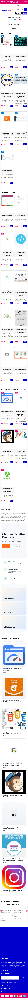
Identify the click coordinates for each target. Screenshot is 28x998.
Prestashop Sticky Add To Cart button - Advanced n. (20, 214)
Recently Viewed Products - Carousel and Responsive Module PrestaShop (13, 859)
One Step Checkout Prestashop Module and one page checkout (12, 701)
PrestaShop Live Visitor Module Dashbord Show (7, 171)
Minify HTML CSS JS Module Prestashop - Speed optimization (21, 451)
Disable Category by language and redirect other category (7, 292)
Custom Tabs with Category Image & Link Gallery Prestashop (21, 133)
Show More (24, 33)
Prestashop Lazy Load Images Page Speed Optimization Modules (12, 764)
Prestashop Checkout (7, 910)
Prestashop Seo (18, 912)
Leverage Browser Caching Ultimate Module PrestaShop (13, 827)
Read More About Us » (16, 522)
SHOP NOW (15, 2)
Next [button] (27, 911)
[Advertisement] (14, 941)
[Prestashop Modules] (6, 11)
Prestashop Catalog (19, 910)
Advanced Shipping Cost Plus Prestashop (7, 330)
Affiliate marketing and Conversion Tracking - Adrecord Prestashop (7, 490)
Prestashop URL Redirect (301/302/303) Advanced (7, 214)
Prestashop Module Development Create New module (20, 254)
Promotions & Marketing (7, 915)
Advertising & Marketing (20, 908)
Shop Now (6, 546)
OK (24, 978)
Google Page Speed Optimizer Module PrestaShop (7, 254)
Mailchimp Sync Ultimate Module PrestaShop (7, 450)
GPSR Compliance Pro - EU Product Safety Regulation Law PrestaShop (7, 95)
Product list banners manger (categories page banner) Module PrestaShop (20, 413)
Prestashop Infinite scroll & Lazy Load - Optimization (21, 368)
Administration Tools (6, 908)
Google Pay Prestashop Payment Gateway (7, 368)
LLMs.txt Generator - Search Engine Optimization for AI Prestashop (20, 95)
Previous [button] (1, 911)
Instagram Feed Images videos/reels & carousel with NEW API (13, 891)
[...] (25, 966)
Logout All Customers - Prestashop (7, 55)
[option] (14, 912)
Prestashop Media (6, 912)
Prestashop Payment (19, 918)
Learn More (15, 546)
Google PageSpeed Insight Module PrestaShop (7, 412)
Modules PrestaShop (14, 904)
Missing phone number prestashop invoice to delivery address (21, 331)
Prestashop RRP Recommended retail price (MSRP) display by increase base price (21, 293)
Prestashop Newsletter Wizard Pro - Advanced (21, 55)
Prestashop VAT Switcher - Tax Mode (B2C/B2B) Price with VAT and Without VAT (7, 133)
